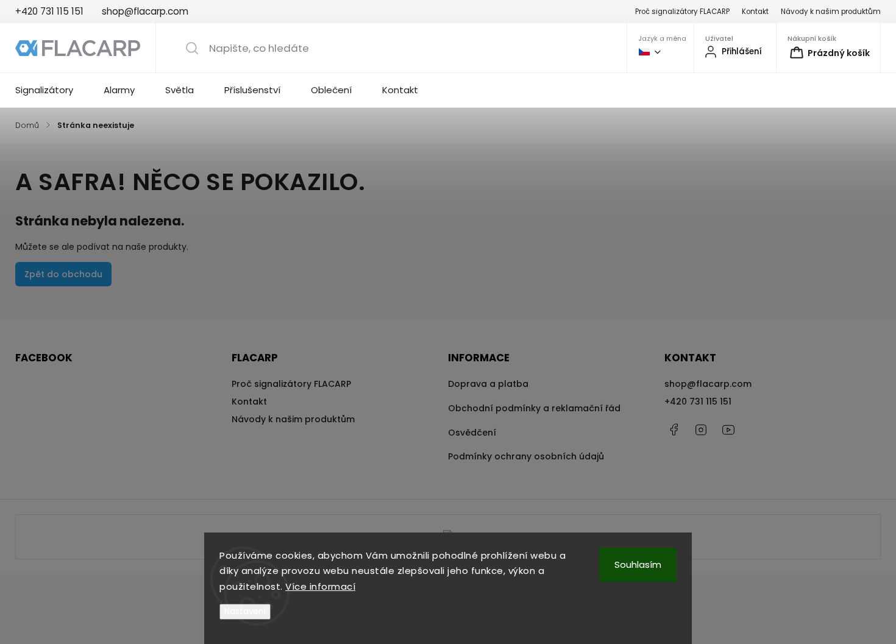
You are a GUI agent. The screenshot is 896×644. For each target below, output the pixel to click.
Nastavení (245, 611)
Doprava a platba (488, 384)
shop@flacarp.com (708, 384)
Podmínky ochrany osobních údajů (526, 456)
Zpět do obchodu (63, 274)
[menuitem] (51, 90)
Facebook (673, 429)
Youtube (728, 429)
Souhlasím (637, 564)
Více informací (320, 586)
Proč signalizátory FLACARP (682, 11)
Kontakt (755, 11)
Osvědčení (472, 432)
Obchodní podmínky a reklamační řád (534, 408)
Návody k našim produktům (831, 11)
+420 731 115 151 (697, 401)
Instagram (701, 429)
